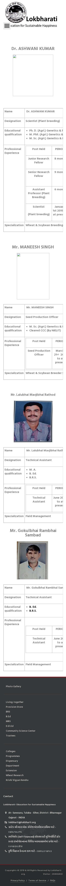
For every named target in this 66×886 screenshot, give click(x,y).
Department (12, 765)
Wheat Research (14, 775)
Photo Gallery (13, 686)
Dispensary (12, 761)
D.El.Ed (9, 726)
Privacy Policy (18, 880)
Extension (11, 770)
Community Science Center (20, 731)
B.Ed (8, 716)
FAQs (52, 880)
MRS (8, 721)
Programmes (13, 756)
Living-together (14, 702)
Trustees (10, 735)
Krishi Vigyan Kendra (17, 780)
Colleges (10, 751)
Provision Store (14, 707)
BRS (8, 711)
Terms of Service (37, 880)
